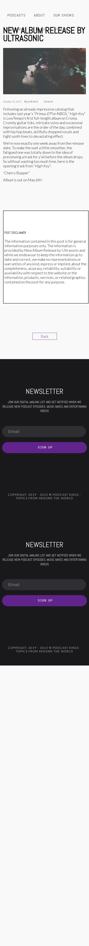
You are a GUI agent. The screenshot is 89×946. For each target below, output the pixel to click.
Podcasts (16, 15)
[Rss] (17, 483)
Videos (61, 29)
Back (44, 336)
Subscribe (17, 29)
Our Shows (64, 15)
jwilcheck (33, 101)
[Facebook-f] (28, 483)
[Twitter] (39, 483)
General (48, 101)
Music (41, 29)
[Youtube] (61, 483)
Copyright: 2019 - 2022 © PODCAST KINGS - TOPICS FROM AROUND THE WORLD (44, 496)
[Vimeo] (72, 483)
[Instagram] (50, 483)
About (39, 15)
